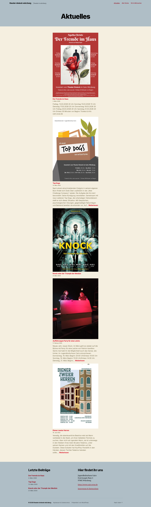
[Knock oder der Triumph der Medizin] (75, 240)
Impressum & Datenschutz (88, 489)
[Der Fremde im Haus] (75, 65)
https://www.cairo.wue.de (88, 485)
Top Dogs (56, 183)
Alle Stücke (125, 3)
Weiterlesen (93, 205)
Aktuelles (117, 3)
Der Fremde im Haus (60, 99)
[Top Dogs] (75, 149)
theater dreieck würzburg (20, 3)
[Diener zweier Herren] (75, 396)
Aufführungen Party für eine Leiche (66, 341)
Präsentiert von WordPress (80, 502)
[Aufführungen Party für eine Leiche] (75, 309)
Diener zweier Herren (61, 430)
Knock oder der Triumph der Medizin (67, 274)
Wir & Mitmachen (136, 3)
